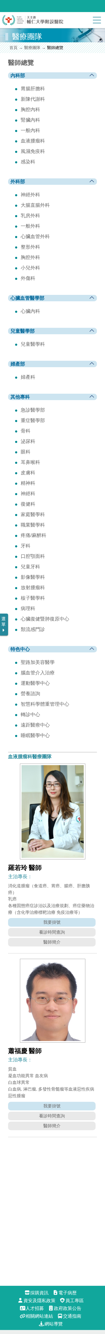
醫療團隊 (32, 47)
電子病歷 (67, 1292)
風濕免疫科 (33, 151)
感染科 (28, 161)
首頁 (13, 47)
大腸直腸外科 (35, 205)
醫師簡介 (52, 942)
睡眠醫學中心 (35, 735)
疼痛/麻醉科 (33, 535)
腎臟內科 (30, 120)
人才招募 (35, 1308)
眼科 (25, 451)
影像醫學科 (33, 577)
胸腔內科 (30, 109)
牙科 (25, 545)
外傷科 (28, 278)
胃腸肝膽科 (33, 88)
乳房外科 (30, 215)
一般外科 (30, 226)
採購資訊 (39, 1292)
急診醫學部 (33, 410)
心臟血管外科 (35, 236)
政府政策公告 (67, 1308)
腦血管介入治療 (38, 672)
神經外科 (30, 194)
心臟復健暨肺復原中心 (45, 619)
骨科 (25, 431)
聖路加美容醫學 (38, 662)
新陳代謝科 (33, 99)
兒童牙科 (30, 566)
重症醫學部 (33, 420)
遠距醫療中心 (35, 725)
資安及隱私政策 (39, 1300)
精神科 (28, 483)
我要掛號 (52, 922)
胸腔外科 (30, 257)
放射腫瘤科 (33, 587)
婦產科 (28, 377)
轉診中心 (30, 714)
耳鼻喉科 (30, 462)
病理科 (28, 608)
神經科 (28, 493)
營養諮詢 (30, 693)
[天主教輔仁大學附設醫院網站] (33, 24)
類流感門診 (33, 629)
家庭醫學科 (33, 514)
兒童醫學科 (33, 344)
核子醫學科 (33, 598)
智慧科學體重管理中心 (45, 704)
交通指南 (72, 1316)
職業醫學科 (33, 525)
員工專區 (74, 1300)
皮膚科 (28, 472)
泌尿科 (28, 441)
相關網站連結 (39, 1316)
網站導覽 (53, 1324)
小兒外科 (30, 267)
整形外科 (30, 247)
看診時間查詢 (52, 932)
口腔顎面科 (33, 556)
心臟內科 (30, 311)
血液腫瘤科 (33, 141)
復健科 (28, 504)
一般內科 (30, 130)
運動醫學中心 (35, 683)
